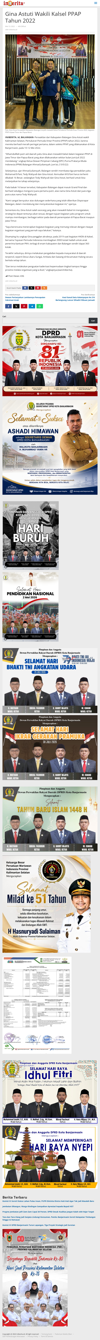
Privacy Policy (33, 1336)
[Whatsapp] (39, 306)
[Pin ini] (24, 306)
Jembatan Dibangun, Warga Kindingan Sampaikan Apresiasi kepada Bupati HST (37, 1206)
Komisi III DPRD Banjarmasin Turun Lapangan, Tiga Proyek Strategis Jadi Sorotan (38, 1225)
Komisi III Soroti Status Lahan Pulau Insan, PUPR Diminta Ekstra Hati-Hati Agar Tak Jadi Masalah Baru (48, 1201)
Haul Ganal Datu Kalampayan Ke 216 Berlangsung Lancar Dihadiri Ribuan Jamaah (75, 297)
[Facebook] (25, 288)
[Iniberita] (14, 3)
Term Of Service (47, 1336)
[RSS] (44, 288)
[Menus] (96, 3)
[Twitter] (31, 288)
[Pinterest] (38, 288)
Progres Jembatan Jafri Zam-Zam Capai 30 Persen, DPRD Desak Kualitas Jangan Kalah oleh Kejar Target (48, 1211)
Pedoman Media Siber (63, 1334)
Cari (4, 316)
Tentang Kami (46, 1334)
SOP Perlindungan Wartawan (13, 1336)
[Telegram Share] (32, 306)
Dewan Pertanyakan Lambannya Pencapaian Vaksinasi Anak (25, 297)
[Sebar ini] (8, 306)
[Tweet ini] (16, 306)
